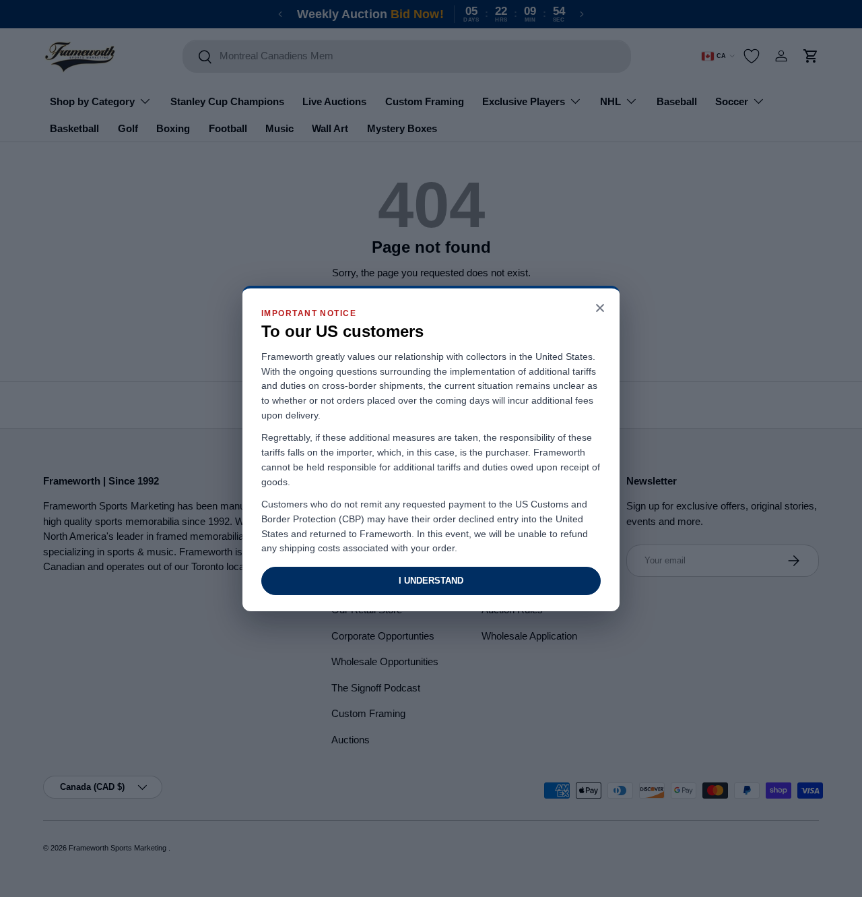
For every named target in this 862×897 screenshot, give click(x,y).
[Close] (600, 309)
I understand (431, 581)
